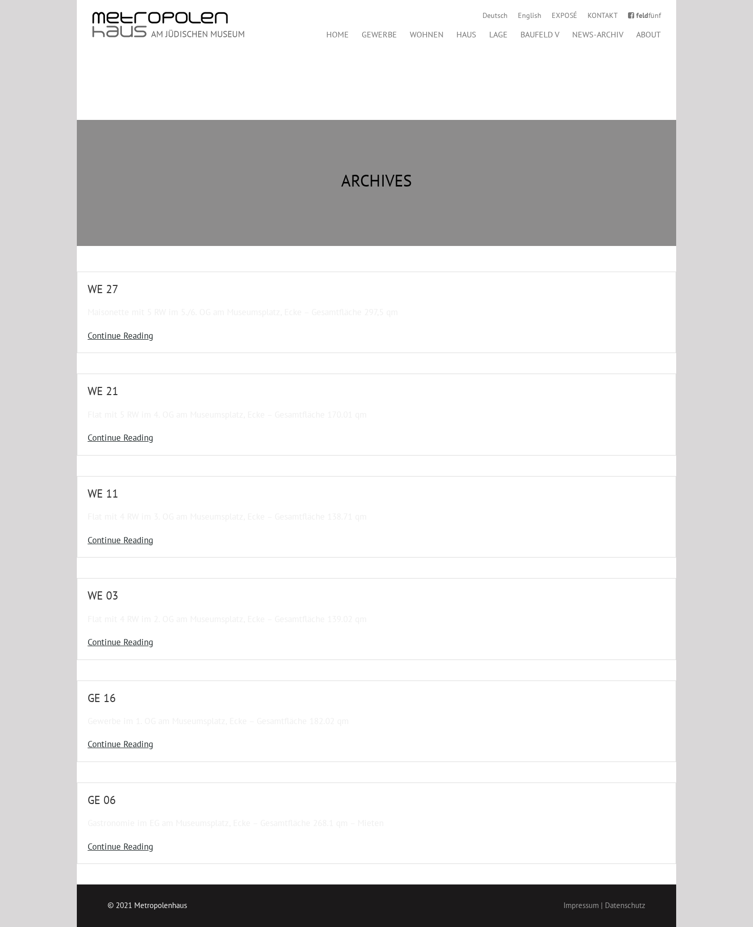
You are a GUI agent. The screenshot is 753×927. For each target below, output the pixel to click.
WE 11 (103, 493)
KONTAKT (603, 15)
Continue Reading (120, 335)
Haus (466, 34)
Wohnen (427, 34)
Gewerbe (379, 34)
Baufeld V (539, 34)
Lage (498, 34)
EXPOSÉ (564, 15)
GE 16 (102, 698)
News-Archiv (597, 34)
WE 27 (103, 289)
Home (337, 34)
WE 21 (103, 391)
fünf (648, 15)
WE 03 (103, 595)
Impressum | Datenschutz (604, 905)
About (648, 34)
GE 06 (102, 800)
